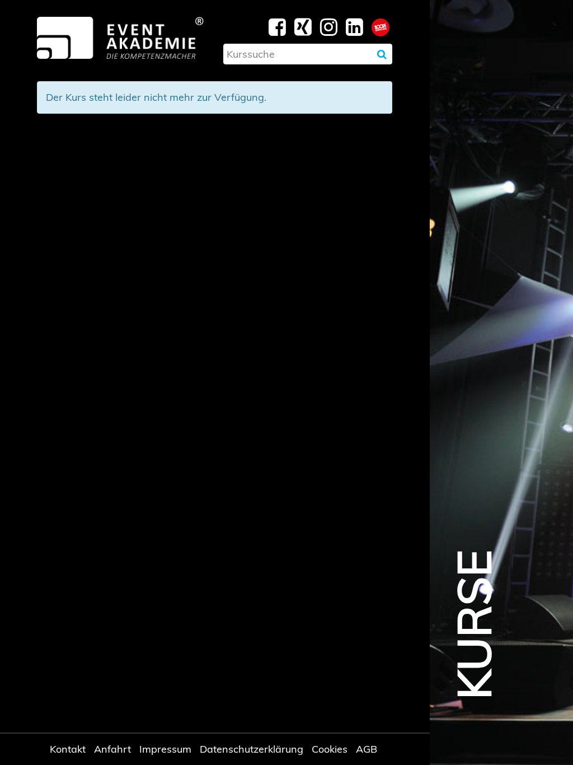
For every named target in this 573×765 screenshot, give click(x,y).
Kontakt (68, 749)
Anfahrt (112, 749)
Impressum (165, 749)
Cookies (329, 749)
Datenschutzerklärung (251, 749)
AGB (366, 749)
